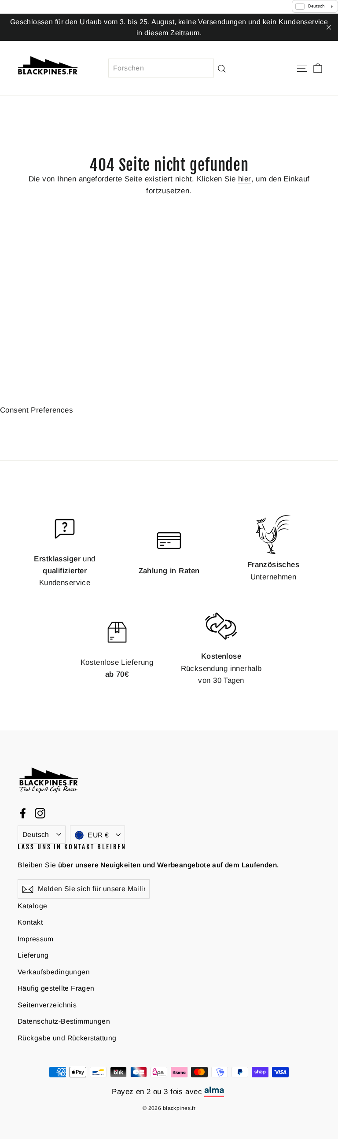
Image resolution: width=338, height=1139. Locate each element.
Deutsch (35, 834)
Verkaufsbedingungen (54, 972)
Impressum (36, 939)
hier (244, 179)
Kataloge (32, 906)
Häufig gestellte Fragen (56, 988)
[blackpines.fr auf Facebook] (23, 813)
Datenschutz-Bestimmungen (64, 1021)
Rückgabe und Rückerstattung (67, 1038)
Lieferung (33, 955)
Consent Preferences (36, 410)
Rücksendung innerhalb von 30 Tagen (221, 668)
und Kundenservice (64, 571)
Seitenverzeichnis (47, 1005)
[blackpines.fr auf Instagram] (40, 813)
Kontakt (30, 922)
